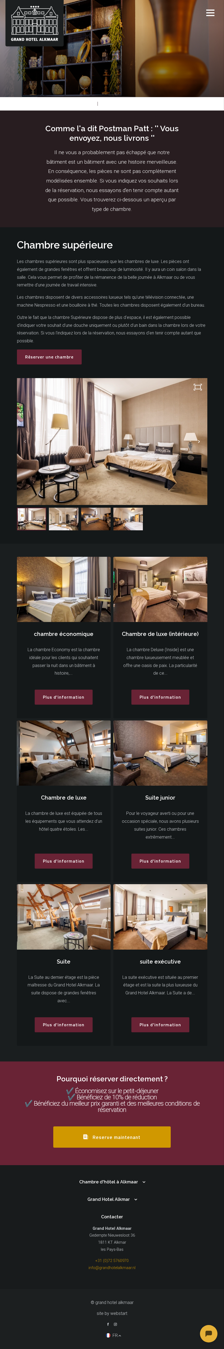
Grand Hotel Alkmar (108, 1199)
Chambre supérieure (120, 103)
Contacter (112, 1216)
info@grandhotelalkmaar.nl (112, 1268)
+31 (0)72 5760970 (112, 1260)
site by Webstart (112, 1313)
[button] (199, 442)
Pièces (89, 104)
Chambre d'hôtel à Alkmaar (108, 1182)
